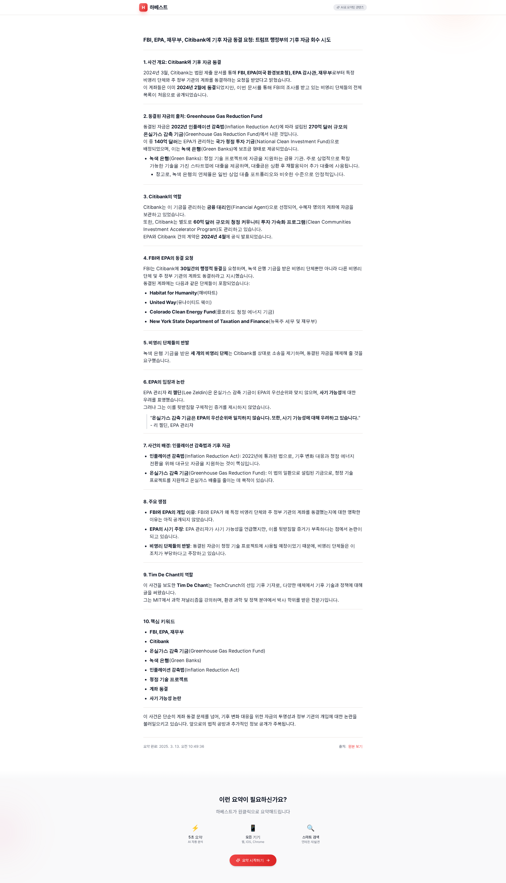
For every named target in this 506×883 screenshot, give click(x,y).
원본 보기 (355, 746)
